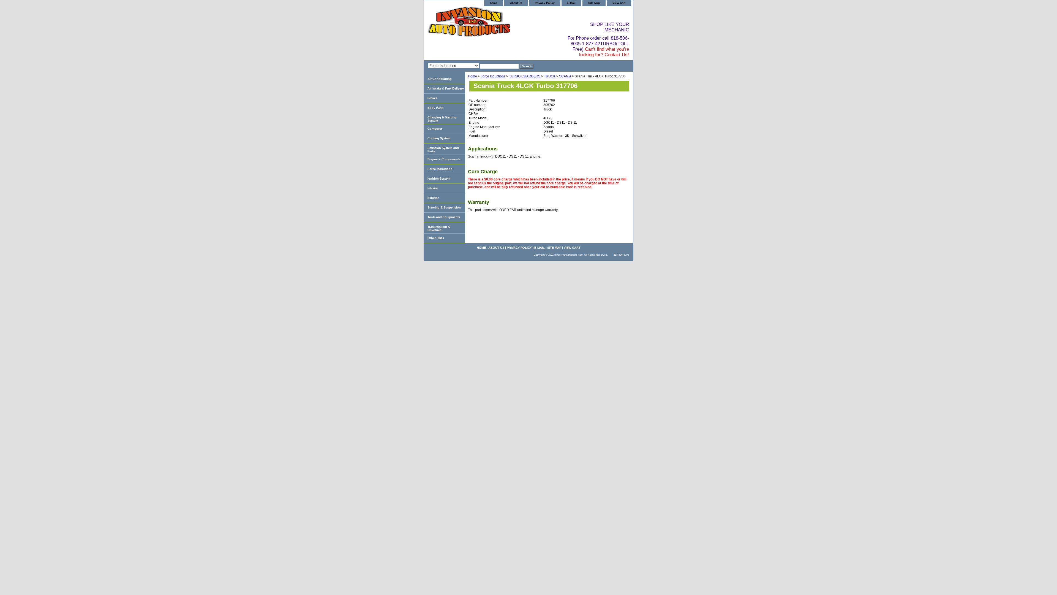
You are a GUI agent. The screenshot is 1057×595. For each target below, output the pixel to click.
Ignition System (438, 178)
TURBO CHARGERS (524, 76)
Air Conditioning (439, 78)
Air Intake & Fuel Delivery (445, 88)
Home (472, 76)
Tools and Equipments (443, 217)
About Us (516, 2)
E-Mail (571, 2)
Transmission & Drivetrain (438, 228)
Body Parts (435, 107)
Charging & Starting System (441, 119)
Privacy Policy (545, 2)
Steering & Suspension (444, 207)
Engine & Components (444, 159)
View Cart (618, 2)
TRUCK (549, 76)
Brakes (432, 98)
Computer (434, 128)
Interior (432, 188)
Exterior (433, 197)
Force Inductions (493, 76)
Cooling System (439, 138)
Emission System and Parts (443, 149)
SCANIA (565, 76)
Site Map (594, 2)
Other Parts (435, 238)
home (493, 2)
